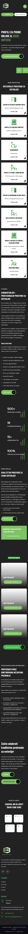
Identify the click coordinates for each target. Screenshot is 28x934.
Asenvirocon (20, 931)
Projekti (3, 887)
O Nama (3, 882)
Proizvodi (3, 884)
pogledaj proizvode (13, 536)
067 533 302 (9, 913)
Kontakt (3, 890)
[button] (19, 70)
